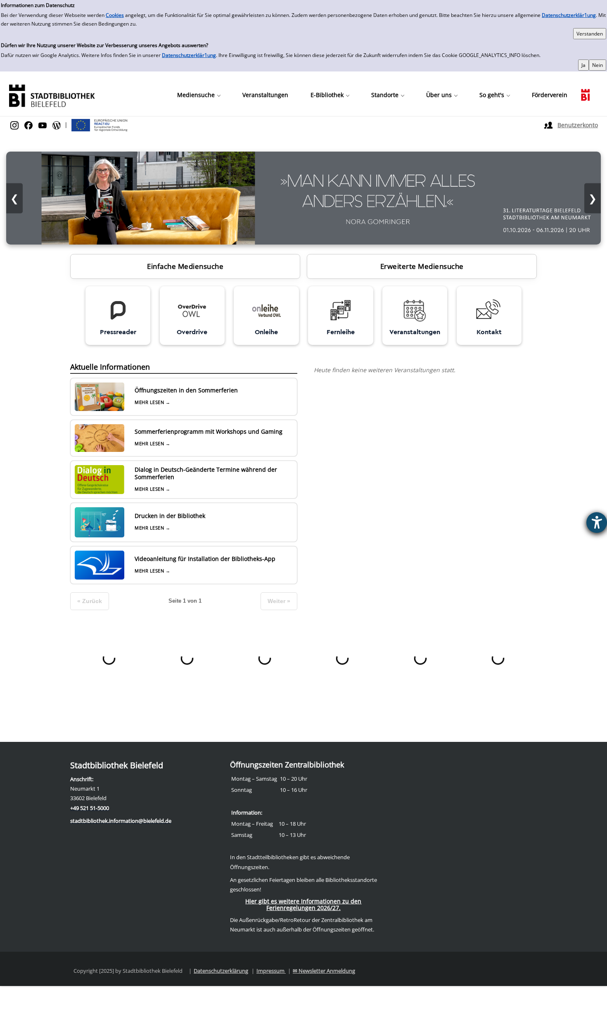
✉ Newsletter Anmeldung (324, 970)
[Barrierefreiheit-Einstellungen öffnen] (596, 522)
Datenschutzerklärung (221, 970)
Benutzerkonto (577, 125)
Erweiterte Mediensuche (422, 266)
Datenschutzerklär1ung (569, 15)
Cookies (115, 15)
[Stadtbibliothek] (51, 95)
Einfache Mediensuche (185, 266)
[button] (198, 95)
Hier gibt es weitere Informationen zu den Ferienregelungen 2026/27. (303, 904)
